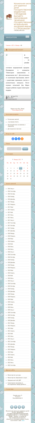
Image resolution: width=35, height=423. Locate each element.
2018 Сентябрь (12, 254)
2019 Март (10, 270)
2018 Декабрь (11, 262)
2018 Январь (11, 233)
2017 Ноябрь (11, 228)
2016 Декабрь (11, 199)
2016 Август (11, 188)
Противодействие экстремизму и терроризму (16, 125)
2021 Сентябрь (12, 341)
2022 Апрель (11, 354)
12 (17, 171)
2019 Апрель (11, 273)
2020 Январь (11, 294)
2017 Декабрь (11, 230)
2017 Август (11, 220)
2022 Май (10, 357)
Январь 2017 (17, 159)
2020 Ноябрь (11, 317)
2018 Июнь (10, 246)
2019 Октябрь (11, 286)
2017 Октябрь (11, 225)
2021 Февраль (11, 325)
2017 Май (10, 212)
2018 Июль (11, 249)
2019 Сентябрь (12, 283)
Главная (8, 45)
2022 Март (10, 352)
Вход (21, 110)
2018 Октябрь (11, 257)
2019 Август (11, 281)
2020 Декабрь (11, 320)
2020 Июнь (10, 307)
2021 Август (11, 339)
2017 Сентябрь (12, 223)
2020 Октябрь (11, 315)
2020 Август (11, 310)
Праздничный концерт (15, 49)
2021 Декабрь (11, 344)
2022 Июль (11, 362)
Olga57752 (15, 96)
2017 (13, 45)
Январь (17, 45)
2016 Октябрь (11, 194)
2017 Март (10, 207)
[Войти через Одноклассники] (22, 138)
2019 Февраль (11, 267)
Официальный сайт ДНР (14, 380)
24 (10, 176)
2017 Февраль (11, 204)
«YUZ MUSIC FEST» (13, 122)
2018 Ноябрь (11, 259)
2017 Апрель (11, 209)
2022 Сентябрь (12, 365)
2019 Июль (11, 278)
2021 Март (10, 328)
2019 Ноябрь (11, 288)
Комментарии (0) (12, 99)
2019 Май (10, 275)
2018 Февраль (11, 236)
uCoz (23, 420)
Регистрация (15, 110)
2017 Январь (11, 202)
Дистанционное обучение (14, 129)
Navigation (11, 37)
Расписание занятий (13, 119)
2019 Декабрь (11, 291)
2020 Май (10, 304)
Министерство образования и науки (17, 377)
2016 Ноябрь (11, 196)
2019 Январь (11, 265)
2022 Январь (11, 346)
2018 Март (10, 238)
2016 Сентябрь (12, 191)
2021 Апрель (11, 331)
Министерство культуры (14, 375)
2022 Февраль (11, 349)
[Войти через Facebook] (19, 138)
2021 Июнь (10, 336)
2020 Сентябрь (12, 312)
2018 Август (11, 252)
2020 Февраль (11, 296)
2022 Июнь (10, 360)
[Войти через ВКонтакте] (16, 138)
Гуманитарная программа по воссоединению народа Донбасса (17, 383)
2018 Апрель (11, 241)
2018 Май (10, 244)
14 (24, 171)
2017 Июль (11, 217)
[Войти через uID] (13, 138)
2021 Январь (11, 323)
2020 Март (10, 299)
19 (17, 173)
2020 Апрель (11, 302)
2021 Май (10, 333)
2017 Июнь (10, 215)
